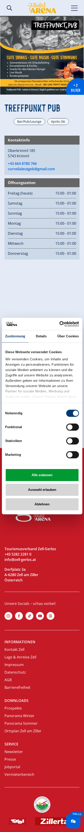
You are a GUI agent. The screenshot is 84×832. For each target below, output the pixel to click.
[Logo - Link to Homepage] (42, 7)
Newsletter (13, 751)
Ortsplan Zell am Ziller (22, 730)
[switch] (72, 427)
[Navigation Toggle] (74, 8)
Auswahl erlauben (42, 490)
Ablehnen (42, 504)
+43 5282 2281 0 (17, 554)
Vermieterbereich (19, 774)
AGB (8, 679)
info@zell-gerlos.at (20, 559)
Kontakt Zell (14, 649)
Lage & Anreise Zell (20, 657)
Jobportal (12, 766)
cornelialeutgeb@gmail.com (31, 168)
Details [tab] (41, 336)
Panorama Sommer (21, 723)
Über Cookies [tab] (68, 336)
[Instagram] (8, 616)
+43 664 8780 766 (22, 163)
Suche (9, 8)
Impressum (14, 664)
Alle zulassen (42, 475)
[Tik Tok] (29, 616)
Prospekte (13, 708)
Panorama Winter (19, 715)
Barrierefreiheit (17, 687)
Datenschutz (15, 672)
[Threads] (50, 616)
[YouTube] (40, 616)
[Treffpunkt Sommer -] (42, 55)
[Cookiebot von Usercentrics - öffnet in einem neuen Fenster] (60, 324)
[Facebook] (19, 616)
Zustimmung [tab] (15, 336)
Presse (10, 759)
